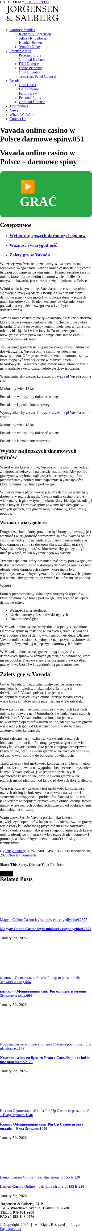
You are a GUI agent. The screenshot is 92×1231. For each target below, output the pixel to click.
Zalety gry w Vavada (29, 254)
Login (75, 1225)
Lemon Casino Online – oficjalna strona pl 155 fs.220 (40, 1177)
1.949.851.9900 (37, 2)
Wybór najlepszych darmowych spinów (47, 235)
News (12, 855)
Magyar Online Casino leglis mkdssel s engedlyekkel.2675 (43, 920)
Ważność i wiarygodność (33, 245)
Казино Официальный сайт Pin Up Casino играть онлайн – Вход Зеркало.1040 (42, 1126)
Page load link (10, 1229)
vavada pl (61, 376)
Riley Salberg (15, 851)
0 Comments (27, 855)
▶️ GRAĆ (38, 194)
